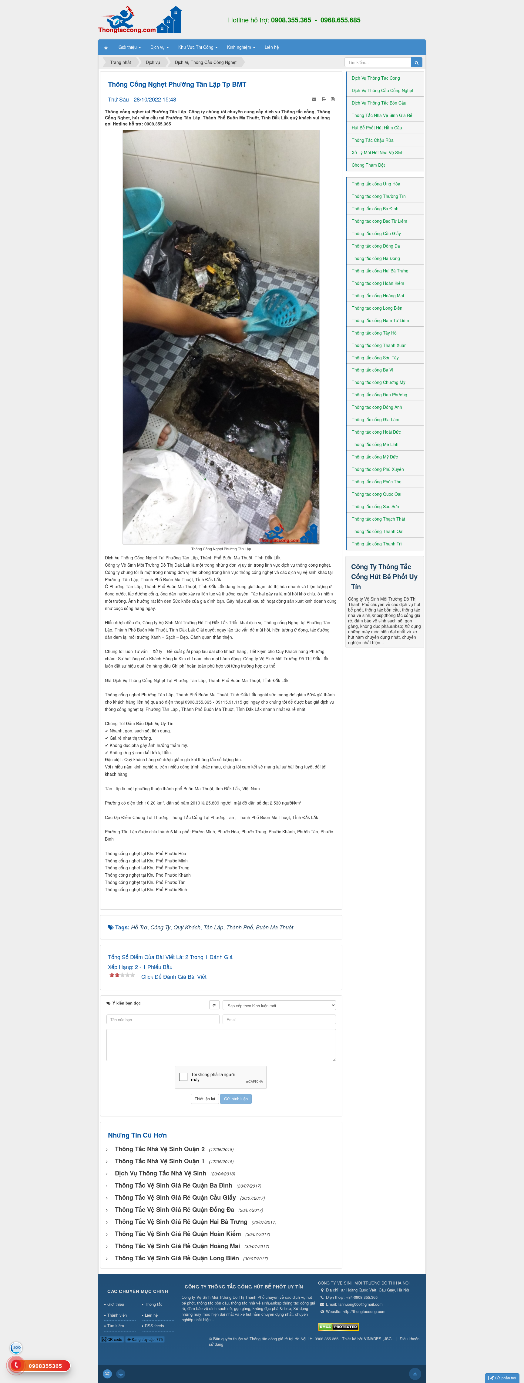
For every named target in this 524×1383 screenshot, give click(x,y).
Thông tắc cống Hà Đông (376, 258)
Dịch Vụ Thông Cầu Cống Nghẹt (382, 90)
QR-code (114, 1339)
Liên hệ (151, 1315)
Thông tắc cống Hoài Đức (376, 432)
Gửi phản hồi (505, 1377)
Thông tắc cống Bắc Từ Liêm (379, 221)
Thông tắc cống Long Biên (377, 308)
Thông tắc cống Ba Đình (375, 208)
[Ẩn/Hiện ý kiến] (214, 1004)
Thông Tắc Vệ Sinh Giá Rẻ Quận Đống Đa (174, 1209)
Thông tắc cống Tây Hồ (374, 333)
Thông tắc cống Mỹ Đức (375, 457)
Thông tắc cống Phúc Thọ (376, 481)
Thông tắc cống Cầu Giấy (376, 233)
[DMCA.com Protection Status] (338, 1326)
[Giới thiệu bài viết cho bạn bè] (314, 98)
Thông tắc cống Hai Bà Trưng (380, 271)
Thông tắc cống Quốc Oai (376, 494)
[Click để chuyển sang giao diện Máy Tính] (120, 1373)
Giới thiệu (115, 1304)
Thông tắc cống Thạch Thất (378, 519)
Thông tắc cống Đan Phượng (379, 395)
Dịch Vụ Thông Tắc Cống (376, 78)
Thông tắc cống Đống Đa (376, 246)
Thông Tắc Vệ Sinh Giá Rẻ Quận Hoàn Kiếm (178, 1233)
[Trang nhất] (106, 47)
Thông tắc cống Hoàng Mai (378, 295)
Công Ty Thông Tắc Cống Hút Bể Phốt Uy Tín (384, 576)
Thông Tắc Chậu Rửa (373, 140)
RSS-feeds (154, 1325)
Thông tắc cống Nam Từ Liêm (380, 320)
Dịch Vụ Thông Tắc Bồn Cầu (379, 103)
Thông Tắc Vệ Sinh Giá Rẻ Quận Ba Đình (173, 1185)
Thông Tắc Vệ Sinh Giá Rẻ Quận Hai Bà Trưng (181, 1221)
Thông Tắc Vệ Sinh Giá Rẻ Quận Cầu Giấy (175, 1197)
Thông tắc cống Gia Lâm (375, 419)
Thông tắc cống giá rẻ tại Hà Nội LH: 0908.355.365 (294, 1338)
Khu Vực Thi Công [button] (196, 47)
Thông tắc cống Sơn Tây (375, 358)
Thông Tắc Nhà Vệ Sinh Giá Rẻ (382, 115)
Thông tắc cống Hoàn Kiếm (378, 283)
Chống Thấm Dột (368, 165)
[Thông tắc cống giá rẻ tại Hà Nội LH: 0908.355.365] (140, 19)
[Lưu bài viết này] (333, 98)
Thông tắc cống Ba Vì (372, 370)
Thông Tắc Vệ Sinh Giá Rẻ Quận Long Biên (177, 1257)
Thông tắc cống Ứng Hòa (376, 184)
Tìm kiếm (115, 1325)
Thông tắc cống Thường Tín (379, 196)
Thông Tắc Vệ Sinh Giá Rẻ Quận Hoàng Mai (177, 1245)
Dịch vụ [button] (158, 47)
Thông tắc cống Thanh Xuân (379, 345)
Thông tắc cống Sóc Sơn (375, 506)
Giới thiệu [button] (128, 47)
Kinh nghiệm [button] (239, 47)
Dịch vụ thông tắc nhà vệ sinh (160, 1172)
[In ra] (324, 98)
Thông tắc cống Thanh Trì (377, 544)
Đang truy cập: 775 (147, 1339)
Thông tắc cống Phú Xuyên (378, 469)
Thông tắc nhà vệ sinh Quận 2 (160, 1148)
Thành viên (117, 1315)
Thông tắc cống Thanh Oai (377, 531)
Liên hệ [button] (272, 47)
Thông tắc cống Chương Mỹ (378, 382)
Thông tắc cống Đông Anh (377, 407)
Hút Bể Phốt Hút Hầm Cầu (377, 128)
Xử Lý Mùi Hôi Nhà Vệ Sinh (378, 152)
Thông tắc (154, 1304)
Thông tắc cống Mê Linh (375, 444)
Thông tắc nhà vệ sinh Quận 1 (160, 1160)
